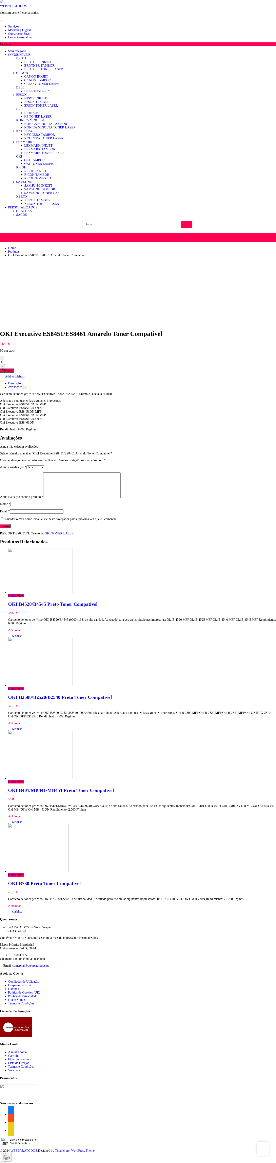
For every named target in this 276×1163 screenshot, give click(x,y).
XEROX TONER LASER (41, 203)
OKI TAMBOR (34, 160)
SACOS (21, 214)
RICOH (21, 167)
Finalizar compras (19, 1059)
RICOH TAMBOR (36, 174)
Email (5, 511)
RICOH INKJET (35, 171)
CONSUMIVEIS (19, 54)
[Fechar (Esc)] (1, 1158)
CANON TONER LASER (41, 83)
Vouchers (14, 1070)
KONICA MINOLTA (30, 120)
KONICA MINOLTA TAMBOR (45, 123)
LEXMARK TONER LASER (44, 153)
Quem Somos (16, 999)
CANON (22, 73)
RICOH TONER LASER (41, 178)
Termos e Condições (21, 1003)
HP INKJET (32, 113)
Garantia (13, 989)
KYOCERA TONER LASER (43, 138)
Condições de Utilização (23, 981)
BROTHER (24, 58)
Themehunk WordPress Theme (75, 1150)
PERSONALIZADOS (22, 207)
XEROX (22, 196)
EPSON (21, 94)
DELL (20, 87)
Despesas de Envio (20, 985)
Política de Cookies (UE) (24, 992)
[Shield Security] (6, 1156)
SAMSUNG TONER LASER (44, 193)
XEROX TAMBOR (37, 200)
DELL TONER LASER (40, 91)
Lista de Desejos (18, 1063)
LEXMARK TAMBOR (39, 149)
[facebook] (11, 1130)
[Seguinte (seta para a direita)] (5, 1162)
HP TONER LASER (38, 116)
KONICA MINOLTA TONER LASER (50, 127)
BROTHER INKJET (38, 62)
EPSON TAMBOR (37, 102)
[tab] (142, 383)
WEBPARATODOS (13, 5)
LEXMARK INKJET (38, 145)
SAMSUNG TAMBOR (39, 189)
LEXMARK (24, 142)
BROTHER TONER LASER (43, 69)
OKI (19, 156)
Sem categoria (17, 51)
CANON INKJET (36, 76)
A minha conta (17, 1052)
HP (18, 109)
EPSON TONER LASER (41, 105)
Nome (5, 504)
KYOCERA (24, 131)
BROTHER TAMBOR (39, 65)
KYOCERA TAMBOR (39, 134)
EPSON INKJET (35, 98)
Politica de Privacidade (22, 996)
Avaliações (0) (17, 387)
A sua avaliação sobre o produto (21, 496)
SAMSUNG (24, 182)
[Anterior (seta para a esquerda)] (1, 1162)
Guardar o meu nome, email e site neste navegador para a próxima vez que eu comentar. (61, 519)
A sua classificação (13, 467)
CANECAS (24, 211)
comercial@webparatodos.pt (30, 965)
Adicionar (7, 370)
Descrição (14, 383)
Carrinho (13, 1055)
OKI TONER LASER (38, 163)
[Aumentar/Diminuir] (13, 1158)
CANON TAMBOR (37, 80)
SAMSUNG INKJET (38, 185)
